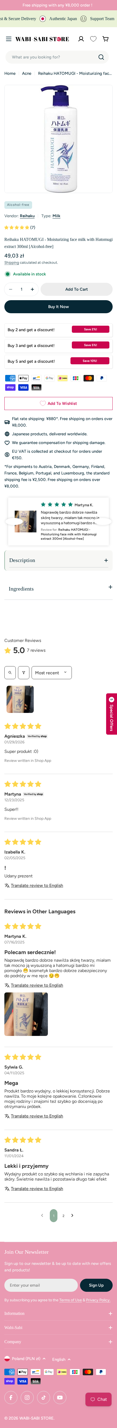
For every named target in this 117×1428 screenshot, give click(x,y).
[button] (17, 227)
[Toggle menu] (8, 39)
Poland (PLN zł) (26, 1358)
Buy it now (58, 306)
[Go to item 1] (20, 699)
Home (10, 73)
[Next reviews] (103, 521)
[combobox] (57, 57)
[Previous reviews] (14, 521)
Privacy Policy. (98, 1300)
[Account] (81, 39)
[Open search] (10, 672)
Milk (56, 215)
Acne (26, 73)
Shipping (11, 262)
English (58, 1359)
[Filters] (23, 672)
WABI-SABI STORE (36, 1418)
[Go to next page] (73, 1215)
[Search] (101, 57)
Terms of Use (70, 1300)
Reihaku (27, 215)
